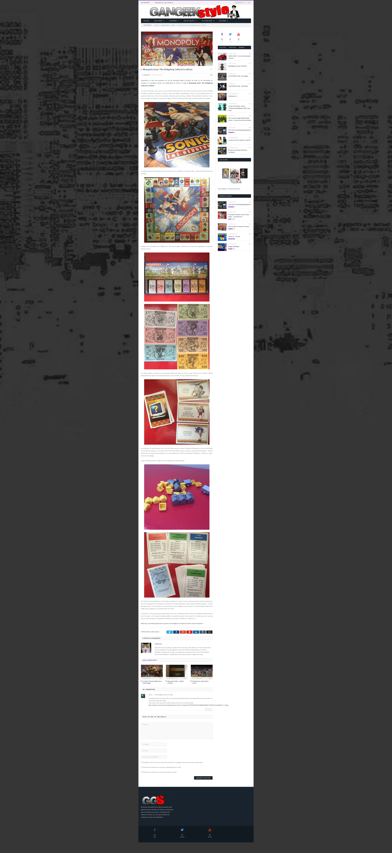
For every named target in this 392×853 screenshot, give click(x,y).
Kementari (146, 75)
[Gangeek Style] (196, 11)
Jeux (211, 75)
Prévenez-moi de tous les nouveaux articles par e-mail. (160, 772)
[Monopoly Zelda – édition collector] (177, 672)
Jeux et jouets (189, 21)
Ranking (241, 47)
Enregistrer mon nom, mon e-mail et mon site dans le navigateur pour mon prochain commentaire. (173, 762)
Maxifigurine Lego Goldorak (237, 66)
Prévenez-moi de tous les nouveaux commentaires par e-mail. (162, 767)
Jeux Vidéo (158, 21)
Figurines (173, 21)
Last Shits (222, 47)
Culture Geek (207, 21)
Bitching (222, 21)
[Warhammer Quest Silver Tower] (202, 672)
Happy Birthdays (233, 246)
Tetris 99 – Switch (234, 236)
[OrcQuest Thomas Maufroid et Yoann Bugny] (152, 672)
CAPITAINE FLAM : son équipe (165, 2)
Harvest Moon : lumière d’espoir (238, 226)
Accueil (146, 21)
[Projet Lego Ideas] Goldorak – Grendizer (238, 151)
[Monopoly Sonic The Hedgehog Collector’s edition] (177, 49)
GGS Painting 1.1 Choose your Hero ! (229, 189)
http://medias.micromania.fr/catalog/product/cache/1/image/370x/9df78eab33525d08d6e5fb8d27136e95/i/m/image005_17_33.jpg (188, 705)
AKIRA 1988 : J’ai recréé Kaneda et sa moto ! (239, 57)
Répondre (208, 709)
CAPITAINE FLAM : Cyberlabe (238, 86)
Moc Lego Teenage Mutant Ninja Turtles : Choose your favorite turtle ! (239, 120)
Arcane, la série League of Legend (239, 140)
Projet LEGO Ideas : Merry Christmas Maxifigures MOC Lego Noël (239, 108)
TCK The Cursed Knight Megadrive (239, 130)
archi (150, 695)
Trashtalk (232, 47)
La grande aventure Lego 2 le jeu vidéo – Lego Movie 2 (238, 216)
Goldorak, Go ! (232, 96)
